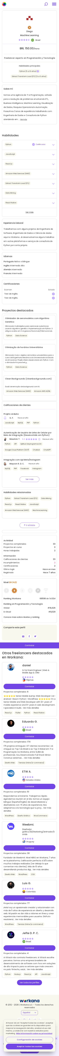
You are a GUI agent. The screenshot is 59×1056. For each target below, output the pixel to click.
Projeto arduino (11, 414)
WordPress (9, 816)
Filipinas (29, 680)
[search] (46, 4)
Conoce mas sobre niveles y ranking (21, 617)
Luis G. (26, 883)
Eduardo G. (29, 721)
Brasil (38, 40)
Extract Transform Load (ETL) (25, 498)
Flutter (18, 713)
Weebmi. (28, 824)
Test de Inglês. (11, 293)
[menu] (54, 4)
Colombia (31, 891)
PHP (28, 423)
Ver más (23, 119)
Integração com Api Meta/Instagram (22, 459)
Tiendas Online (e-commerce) (31, 763)
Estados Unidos (33, 780)
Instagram (37, 468)
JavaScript (9, 423)
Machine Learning (40, 510)
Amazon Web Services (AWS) (17, 510)
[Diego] (29, 636)
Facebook (25, 468)
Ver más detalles (31, 708)
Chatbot (36, 450)
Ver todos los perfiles (29, 982)
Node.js (17, 974)
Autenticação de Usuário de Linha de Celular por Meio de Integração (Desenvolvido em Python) (28, 433)
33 (54, 559)
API (15, 444)
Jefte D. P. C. (30, 933)
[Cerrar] (56, 1038)
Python (36, 423)
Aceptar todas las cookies (29, 1046)
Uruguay (30, 841)
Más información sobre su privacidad (34, 1033)
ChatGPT (47, 450)
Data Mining (46, 498)
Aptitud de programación (31, 444)
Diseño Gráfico (24, 816)
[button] (29, 145)
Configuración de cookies (29, 1039)
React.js (8, 504)
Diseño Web (10, 763)
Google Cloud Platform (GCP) (17, 450)
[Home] (4, 4)
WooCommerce (40, 816)
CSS (33, 874)
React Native (20, 504)
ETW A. (26, 771)
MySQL (20, 423)
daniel (26, 665)
